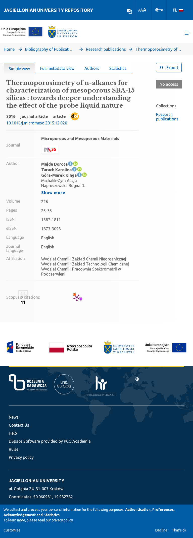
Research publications (106, 49)
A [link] (139, 10)
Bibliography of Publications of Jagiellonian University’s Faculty (50, 49)
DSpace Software (24, 441)
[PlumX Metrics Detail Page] (77, 298)
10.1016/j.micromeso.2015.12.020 (36, 123)
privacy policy (62, 520)
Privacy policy (21, 457)
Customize (12, 530)
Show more (53, 192)
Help (13, 433)
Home (9, 49)
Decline (161, 530)
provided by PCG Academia (66, 441)
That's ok (179, 530)
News (14, 417)
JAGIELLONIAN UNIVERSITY (36, 480)
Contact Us (19, 425)
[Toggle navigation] (187, 33)
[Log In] (159, 9)
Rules (14, 449)
